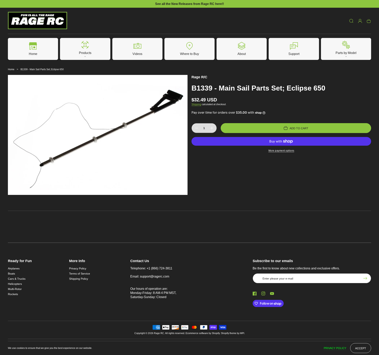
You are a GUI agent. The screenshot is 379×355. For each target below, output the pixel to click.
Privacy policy (335, 348)
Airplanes (14, 268)
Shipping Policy (78, 278)
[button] (351, 21)
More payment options (281, 150)
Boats (11, 273)
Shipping (196, 104)
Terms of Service (79, 273)
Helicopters (15, 283)
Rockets (13, 294)
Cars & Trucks (16, 278)
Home (11, 69)
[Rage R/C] (38, 20)
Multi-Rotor (15, 289)
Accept (360, 348)
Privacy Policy (77, 268)
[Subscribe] (366, 278)
